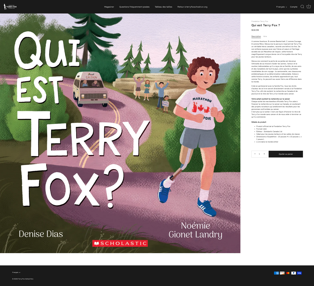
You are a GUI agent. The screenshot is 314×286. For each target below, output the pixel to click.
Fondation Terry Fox (259, 21)
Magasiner (109, 7)
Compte (293, 7)
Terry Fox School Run (25, 279)
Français (280, 7)
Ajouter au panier (286, 154)
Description (256, 36)
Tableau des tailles (163, 7)
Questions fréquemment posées (134, 7)
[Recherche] (302, 6)
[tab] (257, 36)
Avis (265, 36)
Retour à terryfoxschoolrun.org (192, 7)
